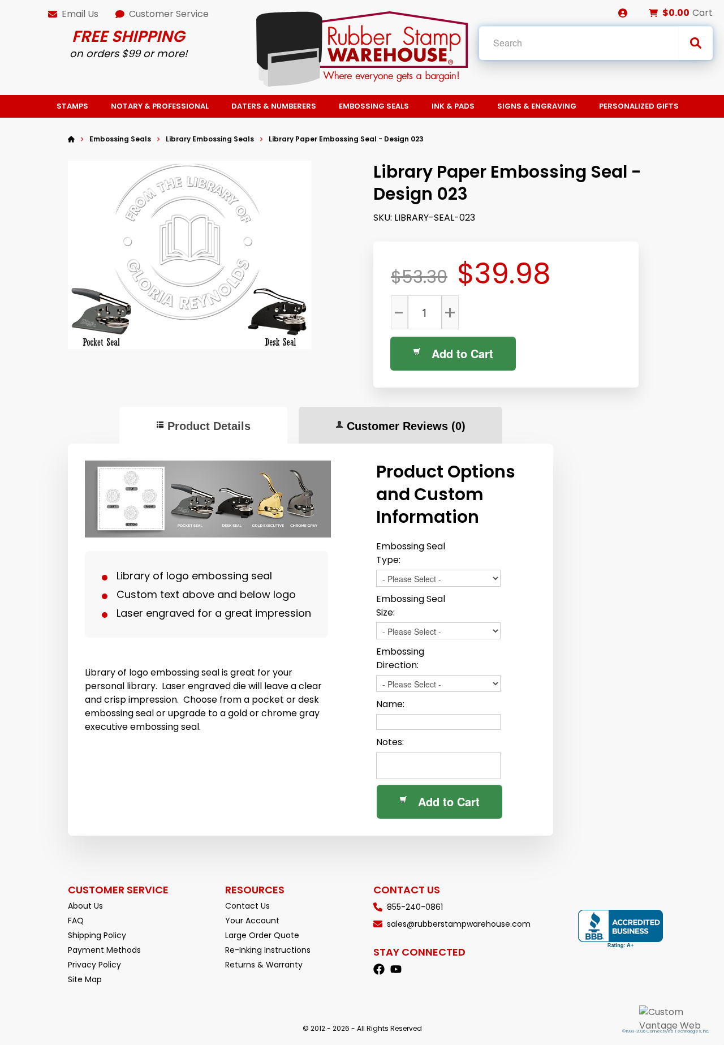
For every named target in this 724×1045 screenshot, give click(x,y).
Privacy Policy (94, 964)
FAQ (76, 920)
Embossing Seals (374, 106)
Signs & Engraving (536, 106)
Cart (702, 12)
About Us (85, 905)
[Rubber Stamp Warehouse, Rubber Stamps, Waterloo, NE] (620, 929)
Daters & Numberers (273, 106)
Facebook (379, 969)
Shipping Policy (97, 935)
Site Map (85, 979)
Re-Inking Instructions (268, 950)
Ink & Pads (453, 106)
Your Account (252, 920)
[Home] (71, 139)
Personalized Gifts (639, 106)
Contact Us (247, 905)
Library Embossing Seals (210, 139)
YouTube (396, 969)
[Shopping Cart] (653, 13)
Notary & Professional (160, 106)
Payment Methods (104, 950)
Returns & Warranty (264, 964)
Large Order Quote (262, 935)
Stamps (72, 106)
